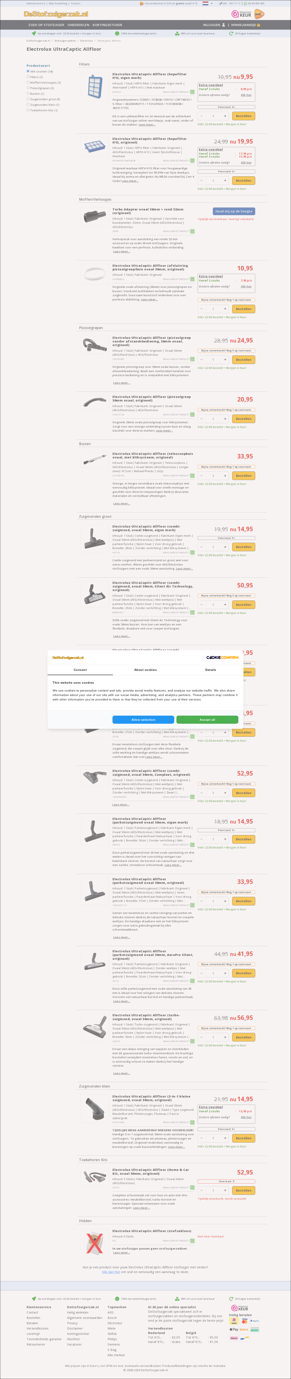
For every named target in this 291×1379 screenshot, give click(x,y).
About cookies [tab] (145, 669)
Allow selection (143, 719)
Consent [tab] (80, 669)
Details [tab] (210, 669)
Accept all (207, 719)
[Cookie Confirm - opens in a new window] (222, 657)
